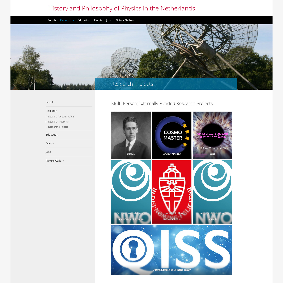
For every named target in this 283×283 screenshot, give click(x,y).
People (52, 20)
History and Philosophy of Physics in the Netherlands (121, 8)
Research (66, 20)
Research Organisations (61, 116)
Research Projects (58, 126)
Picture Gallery (124, 20)
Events (98, 20)
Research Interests (58, 121)
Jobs (109, 20)
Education (84, 20)
